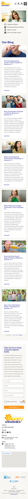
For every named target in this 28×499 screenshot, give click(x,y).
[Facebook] (3, 432)
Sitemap (5, 490)
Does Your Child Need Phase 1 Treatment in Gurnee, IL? (12, 306)
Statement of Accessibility (14, 491)
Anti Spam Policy (20, 490)
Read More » (7, 90)
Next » (20, 335)
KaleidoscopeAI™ (14, 494)
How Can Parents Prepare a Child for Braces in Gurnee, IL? (13, 113)
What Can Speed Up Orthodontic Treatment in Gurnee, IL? (13, 158)
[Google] (10, 432)
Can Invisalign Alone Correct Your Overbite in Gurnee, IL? (13, 62)
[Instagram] (5, 432)
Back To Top (14, 488)
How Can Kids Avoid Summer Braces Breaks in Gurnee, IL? (13, 258)
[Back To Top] (14, 487)
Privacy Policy (12, 490)
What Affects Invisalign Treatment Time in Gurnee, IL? (14, 207)
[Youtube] (7, 432)
